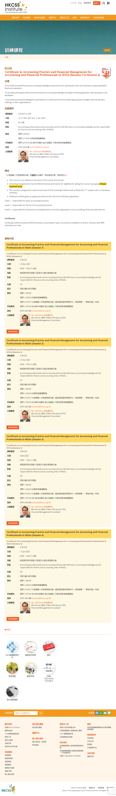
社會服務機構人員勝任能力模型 (71, 730)
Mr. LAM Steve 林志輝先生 (40, 151)
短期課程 (8, 765)
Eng (80, 3)
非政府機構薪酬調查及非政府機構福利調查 (99, 728)
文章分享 (90, 741)
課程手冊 (90, 756)
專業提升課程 (9, 768)
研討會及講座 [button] (39, 17)
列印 (108, 50)
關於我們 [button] (15, 17)
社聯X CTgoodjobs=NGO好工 (70, 756)
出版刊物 (8, 743)
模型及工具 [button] (64, 17)
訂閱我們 (9, 713)
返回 (8, 629)
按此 (64, 175)
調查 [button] (74, 17)
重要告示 (92, 788)
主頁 (6, 57)
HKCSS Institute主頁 (78, 788)
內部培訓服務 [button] (98, 17)
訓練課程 (8, 755)
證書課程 (8, 68)
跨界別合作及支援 (11, 746)
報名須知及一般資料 (39, 742)
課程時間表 (9, 758)
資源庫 (89, 744)
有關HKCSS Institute (12, 727)
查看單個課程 (13, 331)
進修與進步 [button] (84, 17)
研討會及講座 (37, 727)
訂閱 (40, 713)
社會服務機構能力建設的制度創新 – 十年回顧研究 (71, 752)
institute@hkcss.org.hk (39, 147)
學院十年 (8, 737)
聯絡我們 (87, 3)
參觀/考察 (8, 771)
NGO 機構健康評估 (66, 734)
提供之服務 (9, 740)
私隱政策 (101, 788)
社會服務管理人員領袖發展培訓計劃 (71, 747)
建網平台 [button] (52, 17)
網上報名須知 (9, 774)
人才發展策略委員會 (12, 734)
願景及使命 (9, 730)
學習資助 (35, 745)
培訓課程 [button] (26, 17)
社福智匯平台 (92, 747)
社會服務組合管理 (66, 737)
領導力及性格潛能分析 (68, 727)
